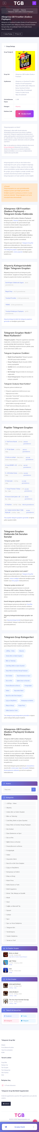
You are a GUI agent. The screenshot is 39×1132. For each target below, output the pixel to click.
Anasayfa (16, 10)
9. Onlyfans (8, 504)
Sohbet (10, 964)
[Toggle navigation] (4, 3)
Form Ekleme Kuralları (7, 1047)
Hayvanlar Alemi (18, 690)
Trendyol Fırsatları (11, 298)
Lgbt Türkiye (12, 961)
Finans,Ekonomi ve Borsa (13, 685)
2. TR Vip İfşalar (10, 449)
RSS (2, 1075)
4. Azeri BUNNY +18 (11, 465)
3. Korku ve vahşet (10, 457)
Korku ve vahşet (13, 953)
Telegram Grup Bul (27, 243)
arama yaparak (18, 252)
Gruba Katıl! (26, 114)
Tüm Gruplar (4, 1067)
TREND (7, 304)
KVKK (3, 1052)
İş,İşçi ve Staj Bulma (11, 700)
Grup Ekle (29, 604)
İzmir (10, 968)
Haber (7, 690)
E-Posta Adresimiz (10, 1085)
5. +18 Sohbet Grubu (11, 473)
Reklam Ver (4, 1065)
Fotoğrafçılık (28, 685)
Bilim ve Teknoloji (10, 661)
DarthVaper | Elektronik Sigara (14, 282)
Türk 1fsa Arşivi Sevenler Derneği (19, 999)
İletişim (3, 1045)
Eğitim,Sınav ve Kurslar (23, 680)
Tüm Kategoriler (5, 1070)
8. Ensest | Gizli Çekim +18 (13, 496)
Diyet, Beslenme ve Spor (23, 675)
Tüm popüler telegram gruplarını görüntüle (16, 517)
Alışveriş (23, 10)
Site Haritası (5, 1072)
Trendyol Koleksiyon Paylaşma (14, 311)
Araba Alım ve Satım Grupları (14, 656)
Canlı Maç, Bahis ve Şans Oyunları (15, 665)
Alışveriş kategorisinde (13, 620)
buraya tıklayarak (9, 147)
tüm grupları (15, 580)
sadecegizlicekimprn (15, 984)
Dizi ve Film (9, 680)
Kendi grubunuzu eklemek (11, 770)
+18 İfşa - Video (10, 651)
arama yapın (15, 768)
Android (6, 1103)
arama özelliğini (14, 578)
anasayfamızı (30, 766)
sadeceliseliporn (14, 992)
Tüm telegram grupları (10, 249)
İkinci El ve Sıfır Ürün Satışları (14, 695)
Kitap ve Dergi (10, 705)
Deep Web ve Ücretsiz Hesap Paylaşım (17, 670)
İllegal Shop (9, 291)
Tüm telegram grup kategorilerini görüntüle (16, 715)
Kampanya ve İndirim (27, 700)
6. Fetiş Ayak (9, 481)
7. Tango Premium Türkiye (13, 489)
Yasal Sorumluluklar (7, 1050)
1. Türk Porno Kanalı (11, 441)
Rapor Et (18, 34)
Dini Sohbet (9, 675)
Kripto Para (21, 705)
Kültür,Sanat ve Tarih (12, 710)
